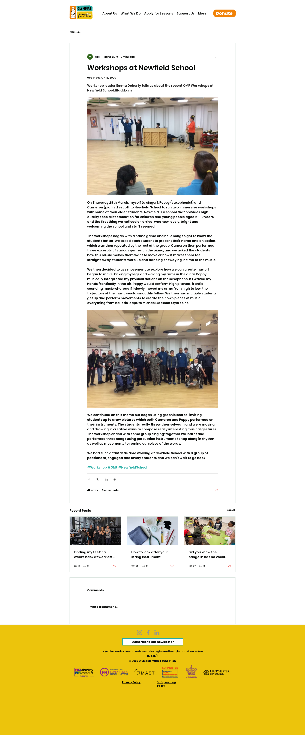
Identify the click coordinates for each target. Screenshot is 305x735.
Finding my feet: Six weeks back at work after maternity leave (95, 554)
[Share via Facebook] (89, 479)
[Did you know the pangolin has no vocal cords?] (209, 531)
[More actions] (216, 57)
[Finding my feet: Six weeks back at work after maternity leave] (95, 531)
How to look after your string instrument (149, 554)
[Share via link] (114, 479)
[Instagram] (139, 632)
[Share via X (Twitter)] (97, 479)
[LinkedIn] (156, 632)
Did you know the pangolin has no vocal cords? (207, 554)
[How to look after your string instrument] (152, 531)
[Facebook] (148, 632)
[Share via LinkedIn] (106, 479)
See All (231, 510)
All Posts (75, 32)
